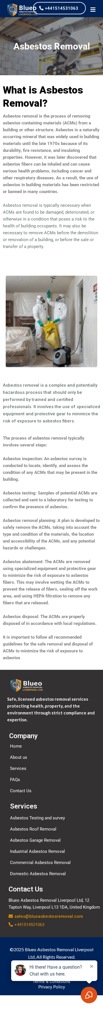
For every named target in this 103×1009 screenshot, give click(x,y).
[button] (93, 10)
